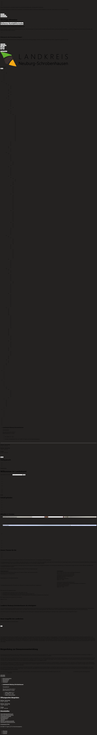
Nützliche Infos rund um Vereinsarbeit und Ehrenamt (20, 389)
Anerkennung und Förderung (18, 391)
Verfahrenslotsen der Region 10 (18, 292)
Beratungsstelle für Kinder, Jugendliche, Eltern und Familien (22, 269)
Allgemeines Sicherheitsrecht (18, 112)
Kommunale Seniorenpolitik (18, 303)
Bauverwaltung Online (16, 160)
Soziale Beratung (15, 324)
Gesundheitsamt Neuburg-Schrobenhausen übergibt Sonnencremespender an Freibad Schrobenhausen (34, 355)
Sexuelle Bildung (15, 337)
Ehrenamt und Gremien (17, 230)
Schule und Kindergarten (14, 340)
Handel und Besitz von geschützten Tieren (23, 182)
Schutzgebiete (15, 193)
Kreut (15, 209)
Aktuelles (5, 70)
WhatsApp (5, 731)
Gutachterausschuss (16, 159)
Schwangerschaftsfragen (15, 357)
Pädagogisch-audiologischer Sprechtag (20, 320)
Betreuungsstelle (15, 294)
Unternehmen (8, 413)
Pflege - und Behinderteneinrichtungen (17, 333)
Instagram (5, 732)
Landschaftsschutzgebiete (20, 198)
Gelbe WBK (18, 116)
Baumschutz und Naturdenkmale (21, 216)
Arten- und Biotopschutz (17, 177)
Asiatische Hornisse (18, 183)
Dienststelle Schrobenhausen (6, 714)
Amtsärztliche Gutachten (14, 308)
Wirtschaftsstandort (9, 410)
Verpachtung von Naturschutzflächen (20, 231)
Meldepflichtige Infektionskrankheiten (20, 342)
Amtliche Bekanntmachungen (11, 77)
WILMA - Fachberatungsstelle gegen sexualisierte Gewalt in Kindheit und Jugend (29, 271)
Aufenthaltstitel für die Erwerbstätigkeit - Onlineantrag (25, 250)
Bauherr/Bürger (17, 162)
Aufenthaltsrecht (15, 237)
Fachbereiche (8, 82)
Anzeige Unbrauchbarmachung (23, 132)
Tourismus (5, 420)
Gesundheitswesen (16, 144)
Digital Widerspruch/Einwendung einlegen (12, 423)
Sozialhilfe (14, 260)
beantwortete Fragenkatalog (67, 671)
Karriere (4, 421)
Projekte (13, 222)
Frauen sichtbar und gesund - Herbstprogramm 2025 (23, 351)
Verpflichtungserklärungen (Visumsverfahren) (24, 243)
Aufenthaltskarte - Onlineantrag (21, 257)
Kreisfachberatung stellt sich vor (21, 211)
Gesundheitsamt (10, 307)
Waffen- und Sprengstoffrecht (18, 113)
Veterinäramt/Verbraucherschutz (7, 722)
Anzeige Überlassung (20, 120)
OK (1, 626)
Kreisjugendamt (12, 273)
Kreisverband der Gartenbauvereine (21, 220)
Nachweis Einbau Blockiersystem (23, 133)
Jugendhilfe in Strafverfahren (18, 276)
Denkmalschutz (15, 158)
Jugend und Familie (9, 381)
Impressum (5, 682)
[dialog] (48, 627)
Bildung (6, 415)
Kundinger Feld (17, 203)
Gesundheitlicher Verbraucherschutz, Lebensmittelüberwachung (23, 361)
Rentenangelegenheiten (17, 261)
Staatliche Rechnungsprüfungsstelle (17, 146)
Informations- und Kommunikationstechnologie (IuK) (21, 90)
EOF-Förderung (15, 165)
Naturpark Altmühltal (18, 196)
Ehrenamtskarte (10, 387)
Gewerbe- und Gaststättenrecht (18, 143)
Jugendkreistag (8, 375)
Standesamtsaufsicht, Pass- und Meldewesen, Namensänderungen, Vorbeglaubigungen (31, 246)
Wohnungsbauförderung (17, 157)
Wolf (6, 79)
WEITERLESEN (3, 643)
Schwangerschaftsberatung (18, 318)
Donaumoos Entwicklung (8, 557)
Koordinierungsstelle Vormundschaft (20, 291)
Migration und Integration (17, 247)
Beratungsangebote (13, 314)
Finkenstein (16, 208)
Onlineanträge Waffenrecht (20, 114)
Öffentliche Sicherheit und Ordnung (17, 109)
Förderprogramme (16, 228)
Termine (7, 414)
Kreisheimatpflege (16, 103)
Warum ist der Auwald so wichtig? (21, 223)
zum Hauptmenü (6, 2)
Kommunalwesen (15, 106)
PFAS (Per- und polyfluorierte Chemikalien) (21, 171)
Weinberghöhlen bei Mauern (20, 207)
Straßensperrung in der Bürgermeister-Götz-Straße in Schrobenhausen (15, 616)
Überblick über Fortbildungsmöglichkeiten (18, 397)
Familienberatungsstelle (5, 716)
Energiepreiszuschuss (12, 404)
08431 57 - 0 (9, 435)
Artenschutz (16, 178)
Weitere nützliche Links (17, 394)
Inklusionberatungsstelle (10, 383)
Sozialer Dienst (15, 274)
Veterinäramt (10, 359)
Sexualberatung (15, 326)
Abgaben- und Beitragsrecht (18, 100)
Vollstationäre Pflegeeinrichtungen (19, 299)
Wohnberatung (15, 298)
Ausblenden (3, 44)
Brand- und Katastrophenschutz (19, 141)
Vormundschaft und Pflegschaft (19, 288)
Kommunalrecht (13, 99)
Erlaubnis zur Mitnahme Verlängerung (24, 138)
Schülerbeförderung (16, 86)
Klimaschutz (5, 419)
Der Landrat (7, 371)
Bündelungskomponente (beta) (23, 140)
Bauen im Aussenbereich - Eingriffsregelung (23, 186)
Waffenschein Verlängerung (22, 126)
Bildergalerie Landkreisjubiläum (7, 646)
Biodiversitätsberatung (17, 233)
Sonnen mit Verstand (16, 338)
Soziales (7, 382)
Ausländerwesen (13, 236)
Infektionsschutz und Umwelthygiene (17, 331)
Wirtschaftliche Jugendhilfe (18, 289)
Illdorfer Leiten (17, 204)
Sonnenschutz (12, 329)
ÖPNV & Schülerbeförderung (11, 369)
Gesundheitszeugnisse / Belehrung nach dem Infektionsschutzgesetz (24, 313)
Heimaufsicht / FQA (16, 297)
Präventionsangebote (14, 335)
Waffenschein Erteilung (21, 125)
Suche (5, 45)
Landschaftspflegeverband (17, 229)
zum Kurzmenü (6, 4)
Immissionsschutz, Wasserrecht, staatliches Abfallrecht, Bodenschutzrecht (25, 166)
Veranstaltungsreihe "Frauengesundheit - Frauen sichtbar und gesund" (27, 352)
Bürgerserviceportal (9, 365)
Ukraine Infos (8, 71)
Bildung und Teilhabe (16, 265)
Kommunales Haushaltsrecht (18, 105)
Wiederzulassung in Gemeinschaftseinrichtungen (22, 343)
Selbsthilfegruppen (16, 325)
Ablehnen (2, 14)
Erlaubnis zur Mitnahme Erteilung (23, 137)
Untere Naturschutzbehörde (15, 176)
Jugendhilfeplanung (16, 285)
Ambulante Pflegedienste (17, 301)
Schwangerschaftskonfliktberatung (17, 349)
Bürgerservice (6, 81)
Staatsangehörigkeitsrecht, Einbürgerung (21, 244)
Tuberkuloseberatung (16, 321)
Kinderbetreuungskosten (17, 263)
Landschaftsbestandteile (19, 201)
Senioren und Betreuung (14, 293)
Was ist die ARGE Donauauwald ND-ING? (23, 224)
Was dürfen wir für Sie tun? (6, 474)
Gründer (6, 412)
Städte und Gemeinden (10, 377)
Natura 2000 (16, 195)
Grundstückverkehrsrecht (17, 145)
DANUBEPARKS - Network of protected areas (24, 225)
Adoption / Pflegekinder (17, 275)
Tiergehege (16, 192)
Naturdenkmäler (17, 199)
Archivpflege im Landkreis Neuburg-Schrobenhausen (23, 102)
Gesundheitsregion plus (14, 358)
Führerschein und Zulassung (15, 147)
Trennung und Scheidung (17, 286)
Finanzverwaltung (13, 84)
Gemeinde (16, 163)
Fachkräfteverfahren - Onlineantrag (21, 254)
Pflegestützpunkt (15, 295)
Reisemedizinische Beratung (18, 323)
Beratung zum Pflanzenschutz (20, 218)
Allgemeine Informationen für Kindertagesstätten (22, 344)
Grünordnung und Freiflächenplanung (22, 217)
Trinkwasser (12, 356)
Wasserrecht (14, 173)
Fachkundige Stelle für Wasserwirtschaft (20, 175)
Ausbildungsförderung (16, 101)
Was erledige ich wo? (9, 80)
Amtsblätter (7, 75)
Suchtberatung (15, 319)
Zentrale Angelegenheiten (12, 83)
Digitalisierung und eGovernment (16, 96)
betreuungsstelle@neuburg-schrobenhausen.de (67, 581)
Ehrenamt (7, 385)
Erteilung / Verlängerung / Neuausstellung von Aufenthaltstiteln (28, 239)
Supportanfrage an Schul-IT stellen (19, 92)
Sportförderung (8, 398)
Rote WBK (18, 118)
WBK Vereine (19, 122)
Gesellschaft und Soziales (8, 380)
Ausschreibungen (6, 417)
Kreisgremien (8, 374)
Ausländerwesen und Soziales (13, 235)
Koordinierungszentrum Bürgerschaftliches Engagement (19, 388)
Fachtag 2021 (15, 336)
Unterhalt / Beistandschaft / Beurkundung (21, 287)
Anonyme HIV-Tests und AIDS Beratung (18, 310)
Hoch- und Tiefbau (13, 89)
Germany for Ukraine (18, 255)
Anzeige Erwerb (19, 121)
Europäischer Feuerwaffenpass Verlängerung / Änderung (28, 128)
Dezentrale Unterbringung (17, 267)
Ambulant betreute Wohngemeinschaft (20, 305)
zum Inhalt (5, 1)
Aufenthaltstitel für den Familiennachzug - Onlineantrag (26, 252)
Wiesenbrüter (19, 180)
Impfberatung (15, 317)
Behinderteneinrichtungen (17, 304)
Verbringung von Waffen (21, 139)
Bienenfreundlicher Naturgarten (21, 214)
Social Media (5, 425)
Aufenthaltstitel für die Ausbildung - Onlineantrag (24, 249)
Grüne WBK (18, 115)
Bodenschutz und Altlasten (17, 167)
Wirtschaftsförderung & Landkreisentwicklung (19, 93)
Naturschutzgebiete (18, 197)
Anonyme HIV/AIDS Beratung (18, 316)
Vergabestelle (15, 87)
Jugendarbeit (15, 284)
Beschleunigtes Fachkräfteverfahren (22, 242)
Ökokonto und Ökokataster (20, 188)
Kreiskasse (14, 88)
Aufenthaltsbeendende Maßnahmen (22, 241)
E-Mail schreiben (10, 438)
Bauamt (11, 153)
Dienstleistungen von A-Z (10, 367)
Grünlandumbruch (18, 190)
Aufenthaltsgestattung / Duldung (21, 240)
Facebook (5, 733)
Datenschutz (5, 680)
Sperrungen (5, 555)
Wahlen (13, 108)
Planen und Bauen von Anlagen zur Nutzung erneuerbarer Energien (28, 191)
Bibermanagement (18, 184)
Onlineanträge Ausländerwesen (18, 248)
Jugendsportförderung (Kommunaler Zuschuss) (17, 402)
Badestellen (12, 311)
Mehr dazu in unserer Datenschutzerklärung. (10, 11)
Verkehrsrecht (15, 148)
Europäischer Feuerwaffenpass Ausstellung (25, 127)
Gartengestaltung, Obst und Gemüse (22, 215)
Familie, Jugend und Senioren (13, 268)
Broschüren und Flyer (16, 393)
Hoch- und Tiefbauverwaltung (7, 715)
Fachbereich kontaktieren (8, 422)
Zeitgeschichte (12, 330)
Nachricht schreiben (7, 441)
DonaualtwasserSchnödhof (20, 205)
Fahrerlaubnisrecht (16, 151)
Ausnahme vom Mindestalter (22, 130)
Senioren (7, 384)
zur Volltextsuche (6, 5)
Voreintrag (18, 124)
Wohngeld (14, 262)
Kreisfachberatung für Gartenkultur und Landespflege (23, 210)
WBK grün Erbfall (20, 134)
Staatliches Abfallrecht (17, 172)
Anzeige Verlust (19, 135)
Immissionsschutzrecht (17, 169)
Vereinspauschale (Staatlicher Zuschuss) (16, 400)
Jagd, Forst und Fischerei (17, 111)
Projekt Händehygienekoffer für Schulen (20, 345)
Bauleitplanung (15, 156)
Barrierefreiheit (6, 679)
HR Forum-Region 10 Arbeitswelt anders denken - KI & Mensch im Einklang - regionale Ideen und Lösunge (28, 416)
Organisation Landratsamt (11, 372)
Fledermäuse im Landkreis (22, 179)
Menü (2, 45)
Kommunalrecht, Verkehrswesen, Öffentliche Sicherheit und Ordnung (22, 98)
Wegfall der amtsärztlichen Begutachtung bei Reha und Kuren (25, 353)
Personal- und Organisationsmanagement (18, 95)
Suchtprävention (15, 339)
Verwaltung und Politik (8, 370)
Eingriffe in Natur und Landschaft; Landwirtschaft (22, 185)
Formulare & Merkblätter (10, 368)
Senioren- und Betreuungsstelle (7, 721)
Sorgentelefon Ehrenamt (17, 396)
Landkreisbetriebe (11, 364)
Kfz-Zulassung (15, 150)
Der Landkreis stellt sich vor (9, 556)
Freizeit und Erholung (16, 234)
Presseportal (7, 74)
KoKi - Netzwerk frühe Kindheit (18, 280)
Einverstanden (3, 15)
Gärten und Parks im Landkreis (20, 221)
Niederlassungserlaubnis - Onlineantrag (22, 256)
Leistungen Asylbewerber (17, 266)
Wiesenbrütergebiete (18, 202)
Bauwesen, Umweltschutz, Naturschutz (15, 152)
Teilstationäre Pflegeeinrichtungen (19, 300)
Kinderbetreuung (15, 279)
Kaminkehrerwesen (16, 170)
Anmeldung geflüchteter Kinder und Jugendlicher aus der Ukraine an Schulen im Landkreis (27, 73)
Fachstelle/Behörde (18, 164)
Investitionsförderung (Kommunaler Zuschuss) (17, 401)
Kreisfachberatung (4, 717)
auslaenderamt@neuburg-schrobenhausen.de (67, 588)
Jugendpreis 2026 (9, 376)
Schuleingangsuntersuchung (18, 346)
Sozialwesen (12, 259)
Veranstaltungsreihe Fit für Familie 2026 (22, 281)
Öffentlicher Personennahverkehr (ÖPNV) (21, 94)
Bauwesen (14, 154)
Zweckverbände (17, 107)
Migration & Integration (10, 408)
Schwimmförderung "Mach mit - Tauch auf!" (16, 406)
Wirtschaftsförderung (7, 409)
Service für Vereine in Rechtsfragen (19, 395)
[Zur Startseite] (34, 66)
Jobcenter (9, 363)
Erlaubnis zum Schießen (21, 131)
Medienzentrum (8, 407)
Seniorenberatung (16, 306)
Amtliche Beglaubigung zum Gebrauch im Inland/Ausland (15, 553)
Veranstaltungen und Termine (11, 76)
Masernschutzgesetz (14, 332)
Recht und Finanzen (16, 390)
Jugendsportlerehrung (12, 403)
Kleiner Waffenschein (20, 119)
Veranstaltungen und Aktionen (20, 212)
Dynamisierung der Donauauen (21, 227)
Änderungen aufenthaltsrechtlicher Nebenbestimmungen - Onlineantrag (29, 253)
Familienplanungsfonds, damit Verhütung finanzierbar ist (21, 312)
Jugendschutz (15, 278)
